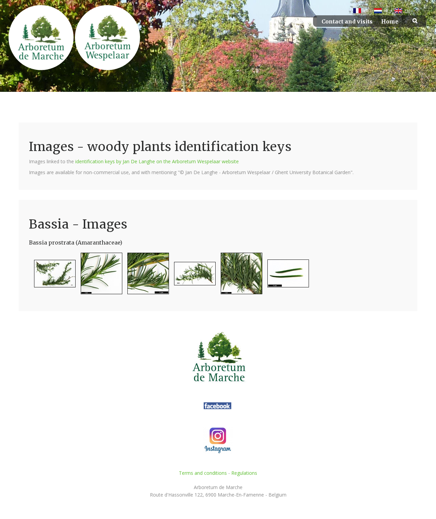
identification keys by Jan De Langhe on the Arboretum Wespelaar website (157, 161)
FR (366, 11)
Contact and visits (347, 21)
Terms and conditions (203, 473)
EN (407, 11)
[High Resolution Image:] (52, 276)
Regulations (244, 473)
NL (386, 11)
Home (390, 21)
